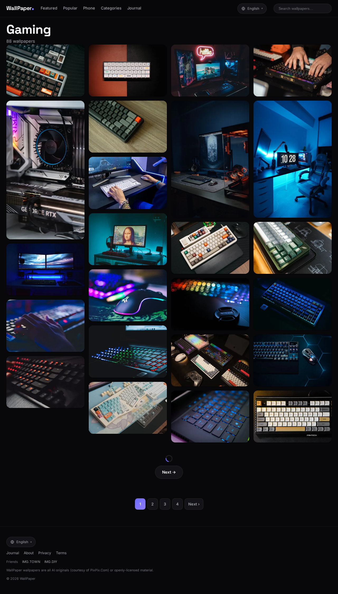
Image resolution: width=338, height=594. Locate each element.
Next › (194, 504)
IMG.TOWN (31, 562)
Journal (134, 8)
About (29, 553)
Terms (61, 553)
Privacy (44, 553)
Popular (70, 8)
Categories (111, 8)
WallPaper (18, 8)
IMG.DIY (50, 562)
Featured (49, 8)
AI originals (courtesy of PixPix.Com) (80, 570)
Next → (169, 472)
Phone (89, 8)
